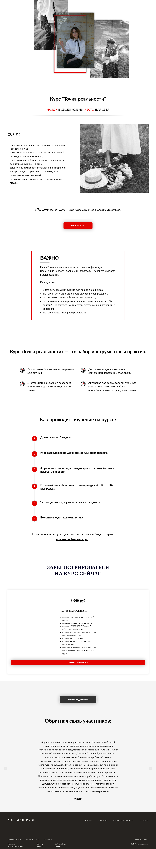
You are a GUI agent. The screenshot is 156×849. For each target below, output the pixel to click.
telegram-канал (14, 840)
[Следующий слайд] (150, 768)
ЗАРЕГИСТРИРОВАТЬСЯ (78, 662)
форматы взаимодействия (124, 820)
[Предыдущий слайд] (5, 768)
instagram (48, 840)
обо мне (88, 820)
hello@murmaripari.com (140, 844)
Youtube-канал (32, 840)
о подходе (102, 820)
